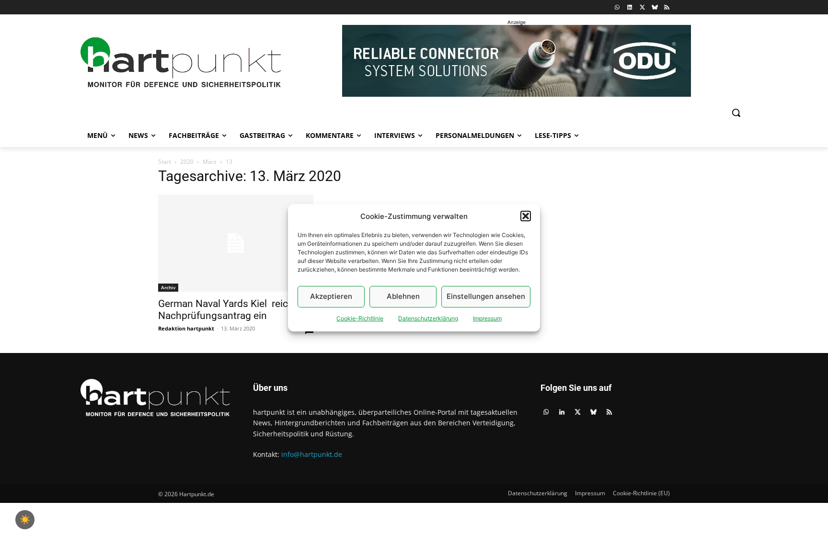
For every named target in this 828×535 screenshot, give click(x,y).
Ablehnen (403, 296)
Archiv (168, 287)
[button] (525, 216)
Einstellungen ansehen (486, 296)
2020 (187, 162)
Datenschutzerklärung (428, 318)
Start (164, 162)
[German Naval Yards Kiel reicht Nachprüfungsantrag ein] (235, 243)
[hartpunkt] (180, 62)
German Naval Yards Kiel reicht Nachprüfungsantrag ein (227, 309)
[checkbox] (24, 519)
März (210, 162)
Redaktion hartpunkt (186, 328)
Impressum (487, 318)
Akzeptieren (331, 296)
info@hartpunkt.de (311, 454)
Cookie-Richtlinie (359, 318)
